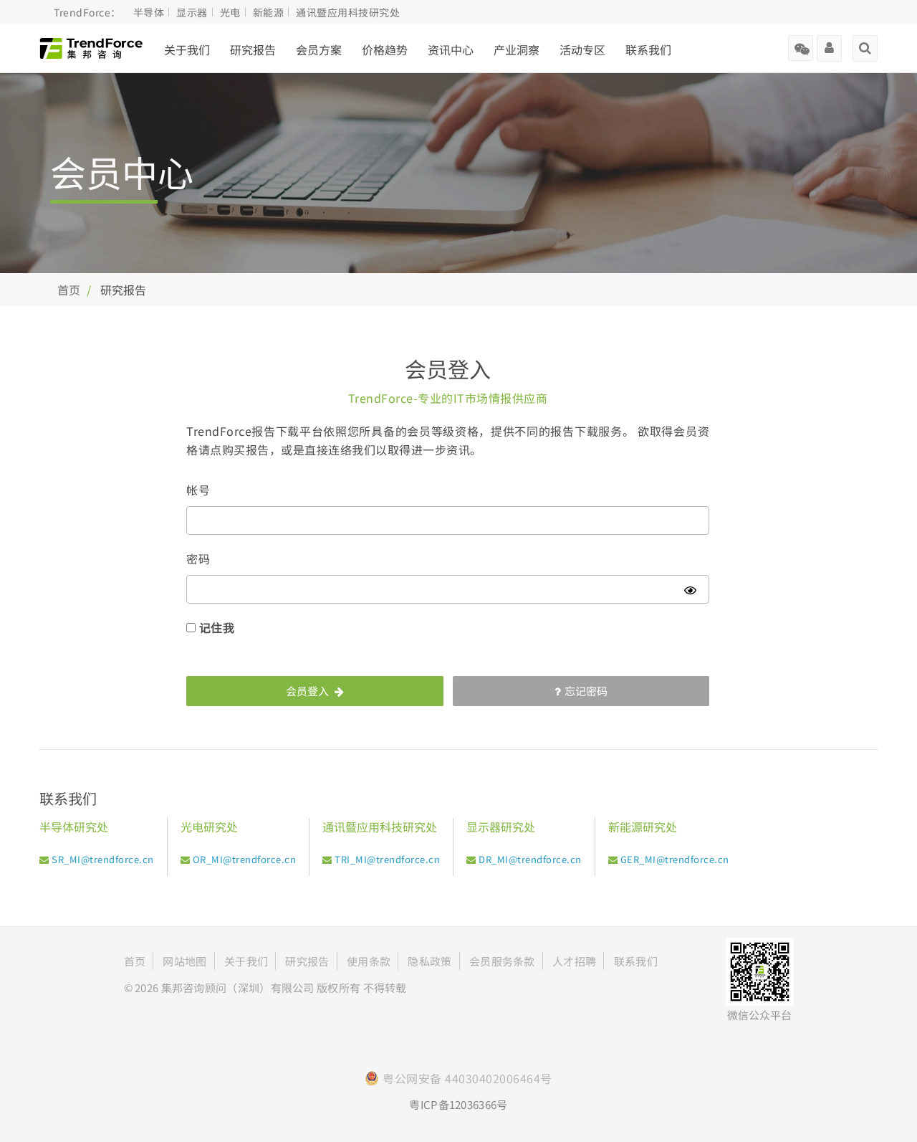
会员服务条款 (502, 961)
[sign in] (829, 43)
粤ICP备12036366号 (458, 1104)
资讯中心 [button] (451, 49)
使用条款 (368, 961)
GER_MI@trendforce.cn (674, 859)
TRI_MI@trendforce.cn (387, 859)
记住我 (217, 627)
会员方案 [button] (319, 49)
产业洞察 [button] (516, 49)
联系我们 (648, 49)
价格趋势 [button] (385, 49)
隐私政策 (429, 961)
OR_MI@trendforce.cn (245, 859)
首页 (68, 289)
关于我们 (187, 49)
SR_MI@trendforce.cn (103, 859)
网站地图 (184, 961)
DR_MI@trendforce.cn (530, 859)
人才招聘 (574, 961)
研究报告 (253, 49)
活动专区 (582, 49)
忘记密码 (586, 690)
